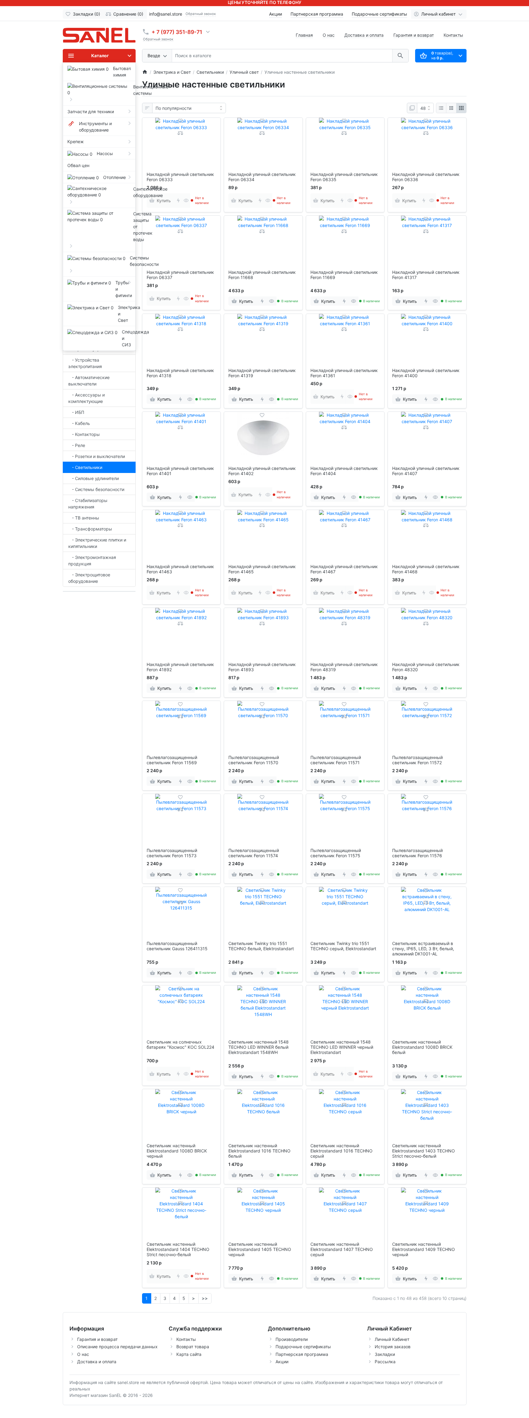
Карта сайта (188, 1354)
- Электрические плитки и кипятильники (97, 543)
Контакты (453, 35)
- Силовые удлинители (93, 478)
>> (205, 1298)
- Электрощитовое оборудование (89, 578)
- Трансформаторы (90, 528)
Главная (304, 35)
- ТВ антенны (83, 517)
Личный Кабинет (392, 1339)
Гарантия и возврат (413, 35)
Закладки (385, 1354)
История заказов (393, 1346)
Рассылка (385, 1361)
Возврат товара (192, 1346)
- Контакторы (84, 434)
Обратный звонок (201, 14)
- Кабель (79, 423)
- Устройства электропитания (85, 363)
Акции (275, 14)
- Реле (76, 445)
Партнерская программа (317, 14)
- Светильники (85, 467)
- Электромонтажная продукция (92, 560)
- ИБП (76, 412)
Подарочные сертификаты (379, 14)
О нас (329, 35)
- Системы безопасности (96, 489)
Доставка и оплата (364, 35)
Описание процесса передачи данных (117, 1346)
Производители (292, 1339)
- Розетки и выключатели (96, 456)
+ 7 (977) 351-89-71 (177, 32)
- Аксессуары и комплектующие (86, 398)
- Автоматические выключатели (89, 380)
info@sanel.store (165, 14)
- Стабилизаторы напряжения (87, 503)
